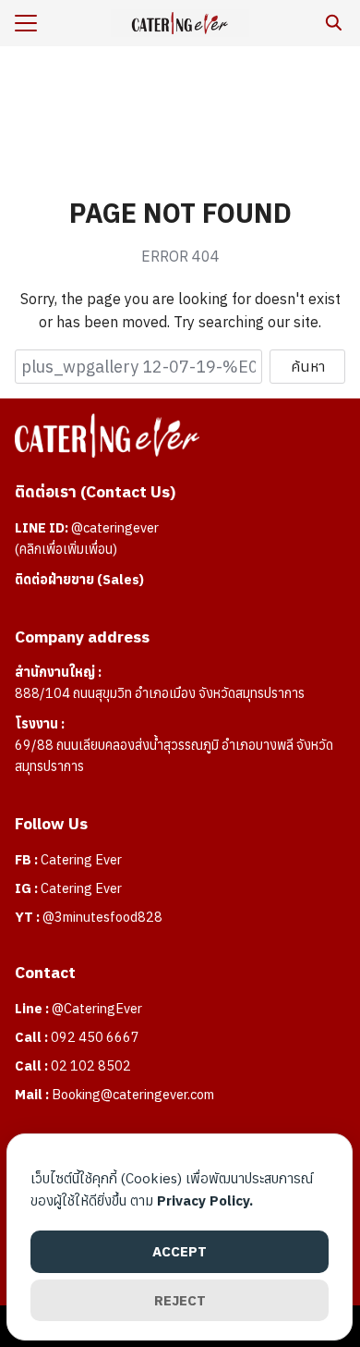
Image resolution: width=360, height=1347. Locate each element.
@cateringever (115, 527)
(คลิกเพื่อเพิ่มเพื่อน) (66, 548)
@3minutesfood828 (102, 916)
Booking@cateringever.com (133, 1094)
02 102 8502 (91, 1065)
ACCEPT (179, 1251)
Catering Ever (81, 859)
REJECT (180, 1300)
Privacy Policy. (205, 1200)
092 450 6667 (95, 1037)
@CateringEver (97, 1008)
